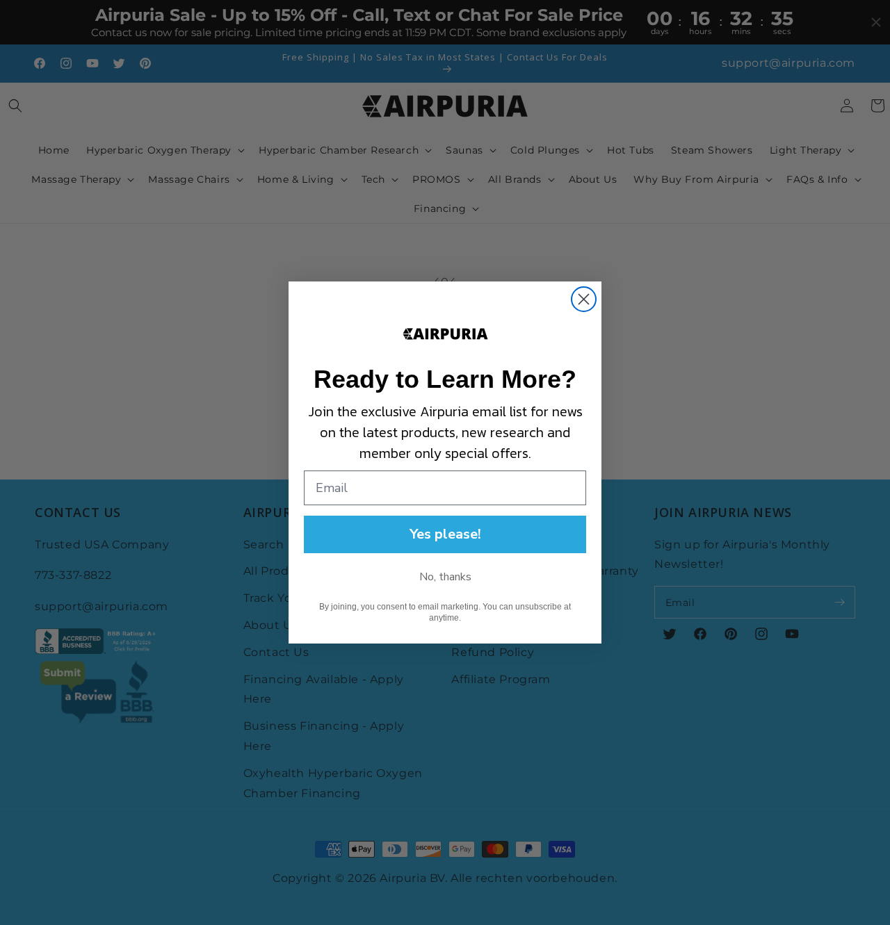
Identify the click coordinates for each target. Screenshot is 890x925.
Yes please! (445, 534)
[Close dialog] (584, 299)
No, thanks (445, 576)
